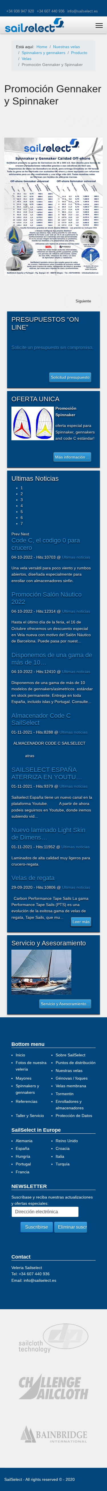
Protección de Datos (74, 1115)
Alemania (24, 1140)
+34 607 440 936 (50, 11)
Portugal (23, 1164)
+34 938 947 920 (20, 11)
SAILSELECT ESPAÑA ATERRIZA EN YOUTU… (46, 773)
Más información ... (72, 457)
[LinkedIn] (98, 122)
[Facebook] (70, 122)
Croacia (63, 1148)
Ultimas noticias (76, 557)
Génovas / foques (72, 1078)
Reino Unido (67, 1140)
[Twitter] (84, 122)
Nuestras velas (69, 1070)
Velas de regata (32, 878)
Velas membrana (71, 1086)
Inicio (20, 1055)
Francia (22, 1172)
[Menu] (99, 25)
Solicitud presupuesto (70, 377)
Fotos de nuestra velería (31, 1065)
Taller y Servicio (30, 1115)
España (22, 1148)
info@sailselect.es (82, 11)
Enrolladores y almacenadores (70, 1104)
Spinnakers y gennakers (27, 1089)
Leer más (81, 921)
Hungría (23, 1156)
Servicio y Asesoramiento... (65, 1003)
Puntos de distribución (76, 1062)
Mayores (23, 1078)
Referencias (26, 1101)
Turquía (63, 1164)
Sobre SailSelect (70, 1055)
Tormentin (65, 1093)
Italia (60, 1156)
